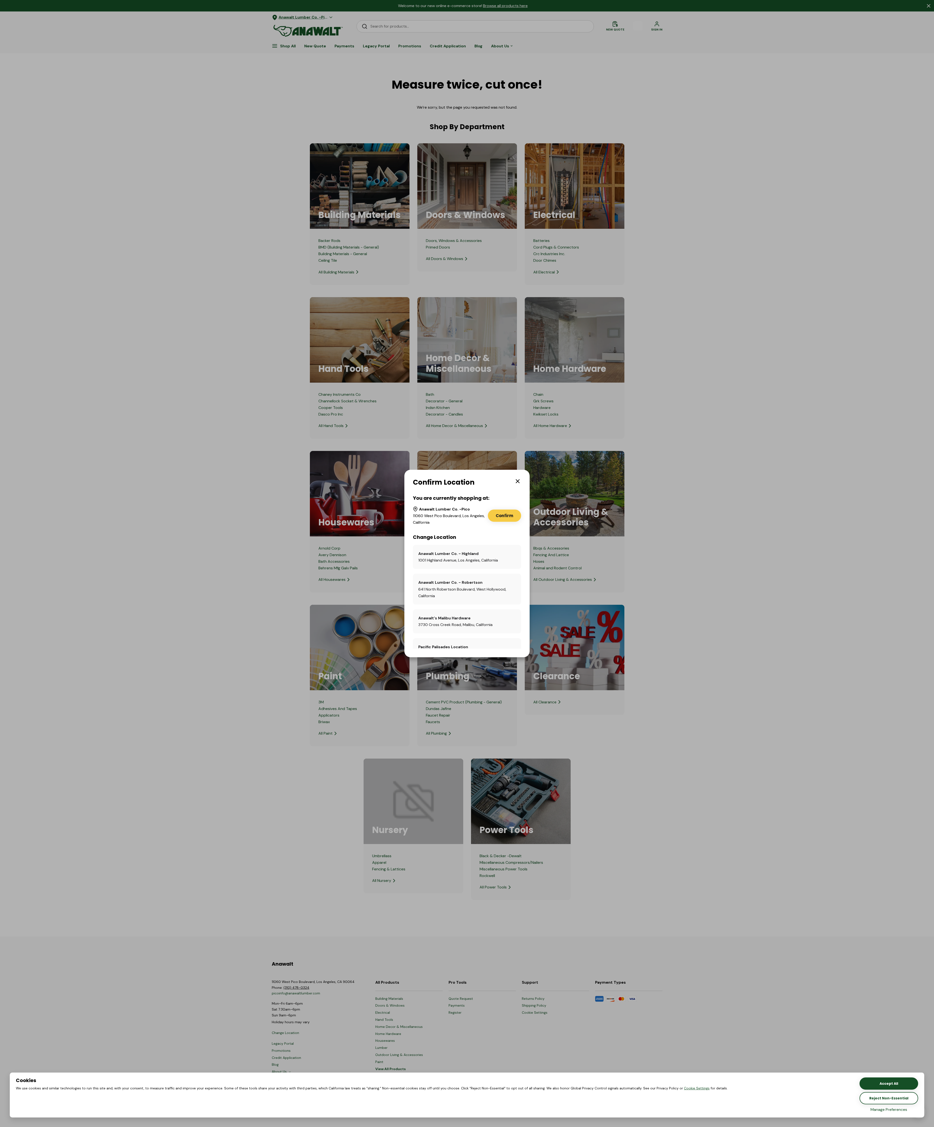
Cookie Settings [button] (697, 1088)
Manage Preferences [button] (889, 1109)
